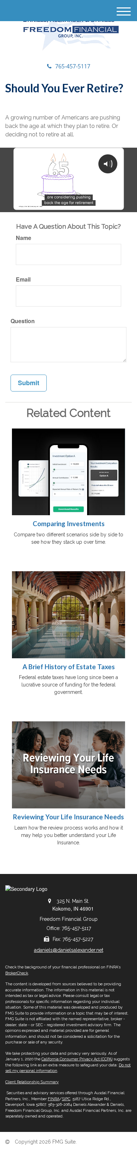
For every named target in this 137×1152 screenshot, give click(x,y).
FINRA (53, 1099)
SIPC (66, 1099)
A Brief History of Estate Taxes (68, 667)
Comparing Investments (69, 524)
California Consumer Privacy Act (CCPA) (76, 1059)
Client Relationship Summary (32, 1082)
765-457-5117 (72, 66)
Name (23, 238)
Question (23, 321)
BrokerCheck (16, 973)
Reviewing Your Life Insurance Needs (68, 817)
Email (23, 279)
